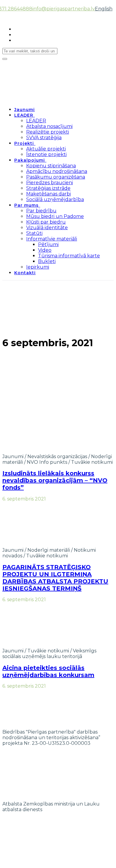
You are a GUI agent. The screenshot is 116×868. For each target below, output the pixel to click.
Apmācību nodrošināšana (56, 171)
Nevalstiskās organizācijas (57, 456)
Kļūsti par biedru (46, 222)
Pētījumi (48, 244)
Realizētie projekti (47, 132)
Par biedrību (41, 211)
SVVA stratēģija (44, 137)
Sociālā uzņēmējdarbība (55, 199)
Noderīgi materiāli (48, 550)
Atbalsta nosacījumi (49, 126)
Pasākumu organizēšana (55, 177)
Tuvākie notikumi (92, 462)
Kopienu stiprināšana (51, 166)
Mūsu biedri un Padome (55, 216)
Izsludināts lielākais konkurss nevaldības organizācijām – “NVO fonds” (54, 480)
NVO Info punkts (47, 462)
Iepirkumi (37, 267)
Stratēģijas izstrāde (48, 188)
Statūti (34, 233)
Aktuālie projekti (46, 149)
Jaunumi (24, 109)
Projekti (24, 143)
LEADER (23, 115)
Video (44, 250)
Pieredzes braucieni (49, 182)
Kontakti (25, 272)
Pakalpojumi (29, 160)
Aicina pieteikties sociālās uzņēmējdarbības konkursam (48, 671)
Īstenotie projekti (46, 154)
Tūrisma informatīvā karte (69, 256)
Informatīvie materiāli (51, 239)
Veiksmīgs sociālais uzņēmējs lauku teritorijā (49, 653)
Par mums (26, 205)
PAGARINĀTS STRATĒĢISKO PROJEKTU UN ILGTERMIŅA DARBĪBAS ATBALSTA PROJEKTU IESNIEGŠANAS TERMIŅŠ (55, 578)
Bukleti (47, 261)
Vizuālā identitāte (47, 227)
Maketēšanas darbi (48, 194)
